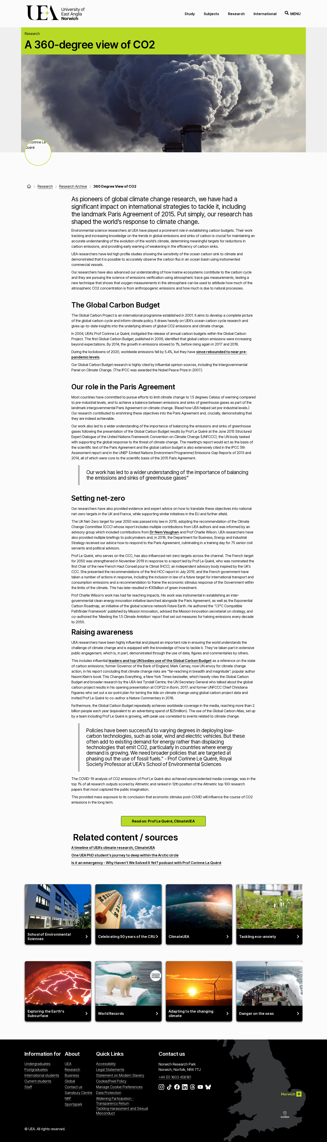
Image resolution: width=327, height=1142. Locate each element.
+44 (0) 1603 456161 (175, 1077)
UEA (68, 1064)
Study (190, 14)
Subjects (211, 14)
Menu (295, 14)
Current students (37, 1081)
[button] (38, 152)
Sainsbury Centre (78, 1092)
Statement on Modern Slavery (120, 1075)
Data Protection (108, 1092)
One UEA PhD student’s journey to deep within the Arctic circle (125, 855)
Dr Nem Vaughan (164, 532)
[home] (29, 186)
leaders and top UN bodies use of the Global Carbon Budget (160, 660)
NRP (68, 1098)
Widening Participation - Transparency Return (115, 1100)
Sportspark (73, 1104)
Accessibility (106, 1064)
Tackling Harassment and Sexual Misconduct (122, 1110)
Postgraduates (36, 1069)
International (265, 14)
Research (236, 14)
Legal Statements (110, 1069)
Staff (28, 1087)
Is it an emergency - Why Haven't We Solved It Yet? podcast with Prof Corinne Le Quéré (146, 863)
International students (41, 1075)
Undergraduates (37, 1064)
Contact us (73, 1087)
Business (72, 1075)
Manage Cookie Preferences (119, 1087)
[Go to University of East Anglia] (55, 13)
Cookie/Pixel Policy (111, 1081)
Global (70, 1081)
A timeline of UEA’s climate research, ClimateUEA (113, 847)
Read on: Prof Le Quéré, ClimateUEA (163, 821)
